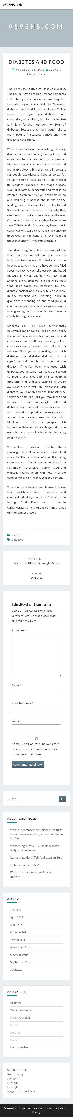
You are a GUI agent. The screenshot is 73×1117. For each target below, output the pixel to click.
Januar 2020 (18, 940)
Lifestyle (13, 1083)
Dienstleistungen (21, 1010)
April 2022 (16, 917)
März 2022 (16, 925)
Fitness (15, 1025)
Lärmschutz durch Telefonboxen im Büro (36, 857)
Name (16, 685)
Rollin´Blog (15, 1074)
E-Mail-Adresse (22, 703)
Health (16, 535)
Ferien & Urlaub (20, 1018)
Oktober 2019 (19, 954)
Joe (51, 69)
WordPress (50, 1108)
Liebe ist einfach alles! (24, 865)
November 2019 (20, 947)
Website (17, 721)
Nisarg (36, 1112)
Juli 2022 (16, 910)
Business (16, 1003)
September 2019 (20, 962)
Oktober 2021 (19, 932)
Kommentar (20, 630)
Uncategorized (19, 1047)
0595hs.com (13, 4)
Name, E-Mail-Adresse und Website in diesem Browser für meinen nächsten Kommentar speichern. (35, 749)
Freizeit (15, 1032)
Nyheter (12, 1078)
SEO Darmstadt (17, 1070)
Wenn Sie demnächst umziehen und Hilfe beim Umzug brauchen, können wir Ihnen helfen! (36, 834)
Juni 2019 (16, 969)
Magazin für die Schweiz (22, 1091)
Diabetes (17, 539)
